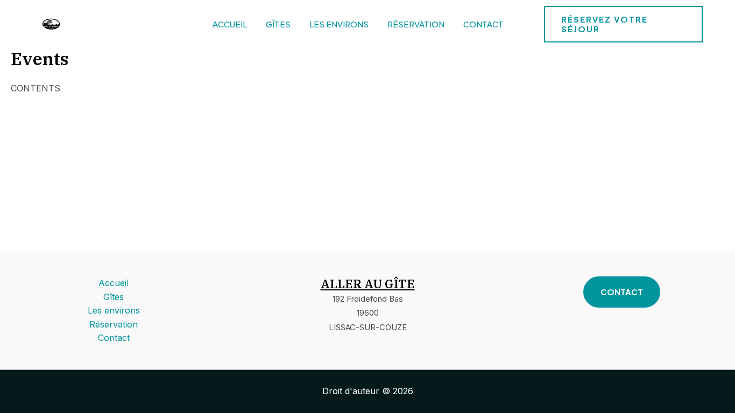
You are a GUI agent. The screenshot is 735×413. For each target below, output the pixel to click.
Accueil (230, 24)
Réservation (415, 24)
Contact (483, 24)
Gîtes (278, 24)
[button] (623, 24)
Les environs (339, 24)
